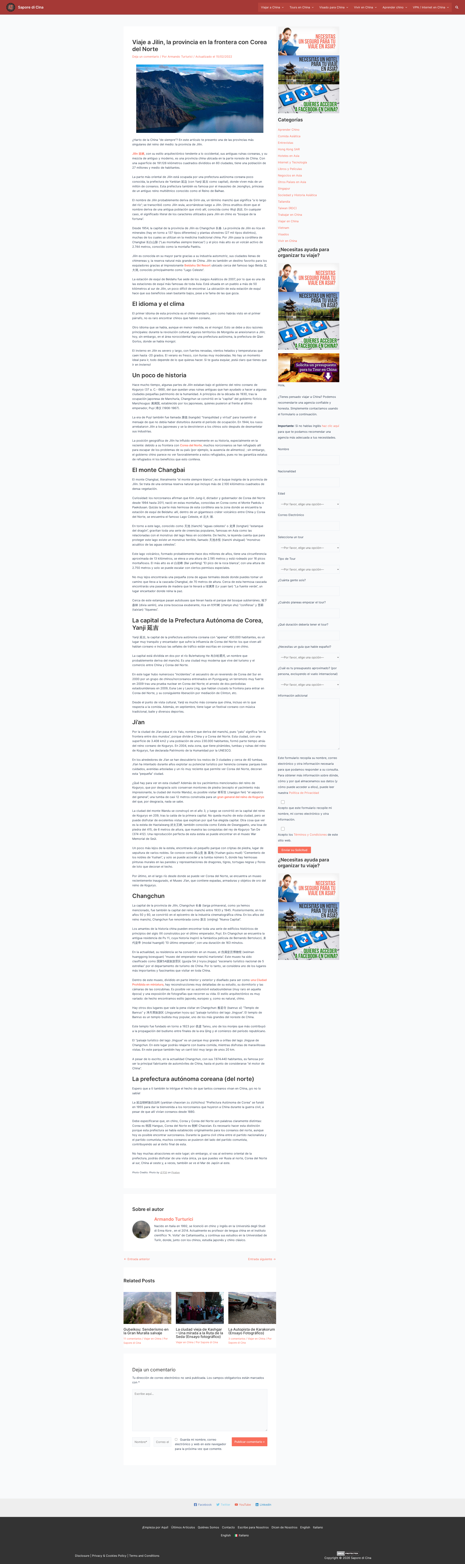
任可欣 (163, 1172)
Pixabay (175, 1172)
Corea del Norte (191, 445)
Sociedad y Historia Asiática (297, 195)
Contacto (228, 1527)
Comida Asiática (289, 136)
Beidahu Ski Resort (197, 265)
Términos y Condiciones (310, 834)
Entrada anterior (137, 1259)
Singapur (284, 188)
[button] (457, 7)
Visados (283, 234)
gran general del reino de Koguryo (240, 797)
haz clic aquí (330, 426)
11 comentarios (132, 1338)
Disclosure (82, 1555)
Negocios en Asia (290, 175)
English (305, 1527)
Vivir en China (287, 241)
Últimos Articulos (183, 1527)
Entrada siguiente (262, 1259)
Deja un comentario (145, 56)
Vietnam (283, 228)
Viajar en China (152, 1338)
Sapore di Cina (30, 7)
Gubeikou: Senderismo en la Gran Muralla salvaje (146, 1331)
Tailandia (284, 201)
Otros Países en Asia (292, 182)
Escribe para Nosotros (253, 1527)
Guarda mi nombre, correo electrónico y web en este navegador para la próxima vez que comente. (200, 1444)
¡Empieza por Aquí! (155, 1527)
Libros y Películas (290, 169)
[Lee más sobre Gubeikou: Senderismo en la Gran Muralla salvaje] (147, 1308)
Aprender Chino (289, 129)
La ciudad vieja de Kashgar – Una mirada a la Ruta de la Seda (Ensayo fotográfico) (199, 1333)
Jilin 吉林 (138, 153)
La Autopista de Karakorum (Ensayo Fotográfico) (251, 1331)
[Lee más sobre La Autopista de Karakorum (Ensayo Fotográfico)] (252, 1308)
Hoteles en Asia (288, 156)
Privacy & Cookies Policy (109, 1555)
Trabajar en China (290, 214)
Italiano (318, 1527)
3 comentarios (236, 1338)
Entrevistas (285, 142)
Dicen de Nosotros (284, 1527)
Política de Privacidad (304, 793)
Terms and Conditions (144, 1555)
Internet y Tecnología (292, 162)
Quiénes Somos (208, 1527)
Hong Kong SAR (289, 149)
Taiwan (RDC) (287, 208)
